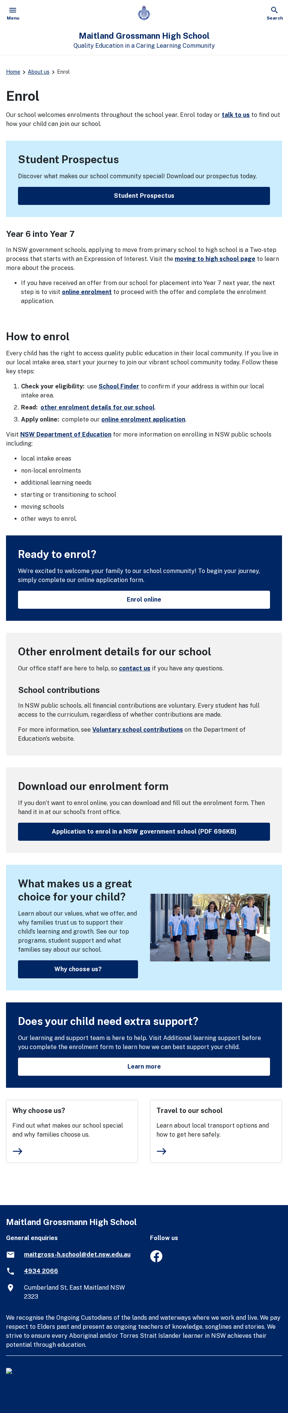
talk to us (236, 114)
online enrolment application (143, 419)
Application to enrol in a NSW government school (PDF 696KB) (144, 831)
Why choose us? (78, 969)
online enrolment (87, 292)
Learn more (144, 1066)
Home (13, 72)
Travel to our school (189, 1110)
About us (39, 72)
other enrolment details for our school (97, 407)
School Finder (119, 386)
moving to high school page (215, 258)
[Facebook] (156, 1260)
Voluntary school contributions (137, 729)
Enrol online (144, 599)
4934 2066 (41, 1271)
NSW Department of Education (65, 434)
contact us (134, 668)
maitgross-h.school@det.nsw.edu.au (77, 1254)
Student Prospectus (144, 195)
